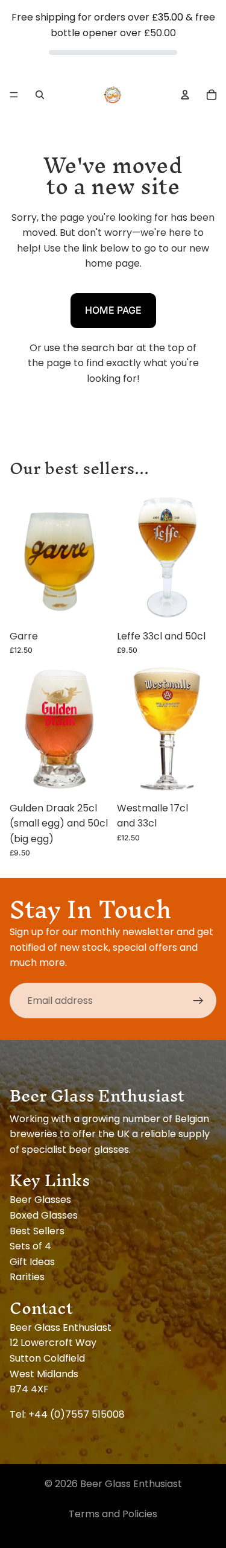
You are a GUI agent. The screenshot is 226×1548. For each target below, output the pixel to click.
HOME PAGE (113, 310)
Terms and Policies (113, 1514)
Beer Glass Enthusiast (131, 1484)
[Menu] (14, 95)
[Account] (185, 94)
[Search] (40, 94)
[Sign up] (198, 1000)
